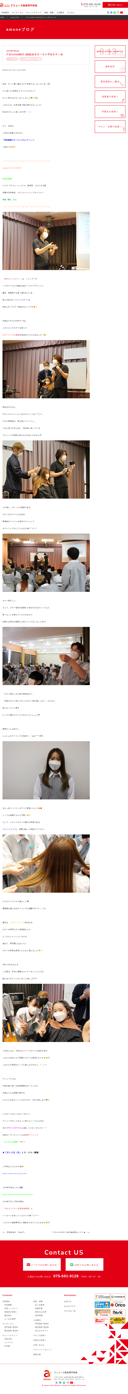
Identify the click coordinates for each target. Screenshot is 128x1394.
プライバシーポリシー (42, 1350)
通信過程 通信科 (11, 1331)
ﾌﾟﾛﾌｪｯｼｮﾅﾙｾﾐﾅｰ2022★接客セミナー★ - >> (71, 1232)
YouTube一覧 (70, 1311)
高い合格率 (39, 1305)
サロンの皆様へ (39, 1335)
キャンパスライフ (33, 13)
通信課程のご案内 (110, 82)
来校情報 (39, 1315)
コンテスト (9, 1342)
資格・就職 (49, 13)
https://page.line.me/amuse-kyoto (17, 1194)
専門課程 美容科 (11, 1327)
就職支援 (39, 1308)
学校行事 (8, 1339)
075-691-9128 (66, 1276)
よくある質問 (10, 1319)
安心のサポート (41, 1331)
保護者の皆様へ (110, 97)
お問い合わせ (116, 5)
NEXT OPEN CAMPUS (110, 52)
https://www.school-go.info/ (14, 1173)
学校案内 (5, 13)
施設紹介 (8, 1315)
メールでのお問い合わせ (41, 1264)
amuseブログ (70, 1306)
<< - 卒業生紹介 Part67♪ (13, 1232)
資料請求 (110, 67)
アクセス (71, 13)
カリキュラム (17, 13)
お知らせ (68, 1301)
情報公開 (37, 1354)
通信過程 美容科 (42, 1327)
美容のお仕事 (40, 1312)
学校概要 (8, 1305)
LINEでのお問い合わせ (84, 1264)
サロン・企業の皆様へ (110, 127)
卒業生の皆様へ (110, 112)
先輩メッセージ (11, 1308)
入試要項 (60, 13)
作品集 (7, 1346)
